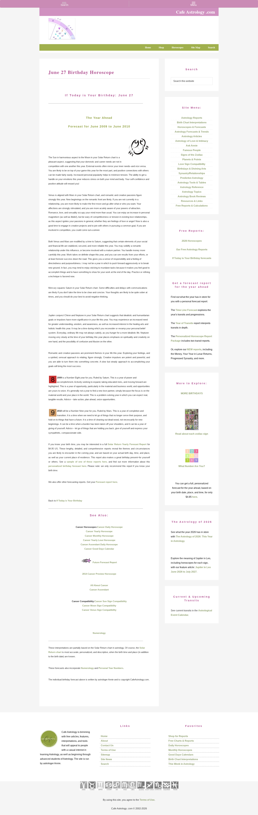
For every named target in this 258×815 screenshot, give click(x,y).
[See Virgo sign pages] (125, 791)
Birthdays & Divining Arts (191, 168)
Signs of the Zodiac (192, 155)
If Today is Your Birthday (69, 500)
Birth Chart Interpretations (191, 122)
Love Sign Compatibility (191, 164)
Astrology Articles (192, 136)
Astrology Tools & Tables (192, 182)
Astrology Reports (191, 118)
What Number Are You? (191, 466)
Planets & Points (191, 159)
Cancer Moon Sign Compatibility (99, 605)
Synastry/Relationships (192, 173)
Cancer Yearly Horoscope (99, 531)
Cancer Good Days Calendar (99, 549)
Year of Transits (184, 323)
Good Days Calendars (180, 754)
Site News (106, 759)
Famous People (192, 150)
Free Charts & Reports (181, 741)
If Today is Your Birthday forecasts (191, 258)
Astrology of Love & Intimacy (191, 141)
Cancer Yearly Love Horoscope (99, 540)
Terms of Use (108, 750)
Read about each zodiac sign (191, 434)
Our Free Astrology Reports (191, 249)
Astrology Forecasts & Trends (192, 131)
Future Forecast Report (105, 562)
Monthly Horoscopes (180, 750)
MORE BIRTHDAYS (192, 393)
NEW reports (194, 349)
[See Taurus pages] (92, 791)
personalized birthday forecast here (67, 466)
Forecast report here (106, 482)
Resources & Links (192, 201)
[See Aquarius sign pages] (166, 791)
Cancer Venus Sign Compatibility (99, 610)
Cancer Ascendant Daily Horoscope (99, 544)
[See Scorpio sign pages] (141, 791)
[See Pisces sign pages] (175, 791)
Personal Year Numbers (111, 668)
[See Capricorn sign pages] (158, 791)
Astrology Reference (192, 187)
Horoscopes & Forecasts (192, 127)
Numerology (99, 633)
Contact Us (107, 745)
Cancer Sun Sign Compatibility (111, 601)
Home (104, 736)
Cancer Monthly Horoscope (99, 536)
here (194, 497)
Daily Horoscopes (178, 745)
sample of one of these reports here (87, 461)
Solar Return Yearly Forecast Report (127, 444)
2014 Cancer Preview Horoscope (99, 574)
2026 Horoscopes (192, 241)
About (104, 741)
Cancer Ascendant (99, 589)
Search (105, 764)
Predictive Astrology (191, 178)
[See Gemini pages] (100, 791)
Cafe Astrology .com (70, 27)
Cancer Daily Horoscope (110, 527)
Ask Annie (192, 145)
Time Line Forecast (186, 310)
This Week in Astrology (181, 764)
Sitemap (105, 754)
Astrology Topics (191, 192)
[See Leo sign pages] (116, 791)
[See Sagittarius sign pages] (149, 791)
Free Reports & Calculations (192, 205)
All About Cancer (99, 585)
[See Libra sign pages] (132, 791)
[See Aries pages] (83, 791)
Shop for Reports (178, 736)
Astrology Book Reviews (192, 196)
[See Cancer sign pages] (108, 791)
